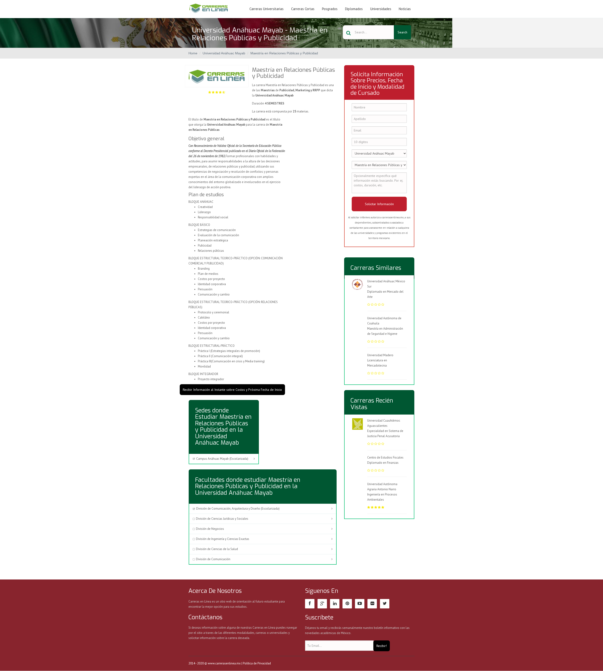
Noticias (405, 9)
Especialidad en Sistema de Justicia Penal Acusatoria (385, 433)
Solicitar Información (379, 204)
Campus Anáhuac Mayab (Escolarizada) (222, 459)
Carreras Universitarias (266, 9)
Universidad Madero (380, 355)
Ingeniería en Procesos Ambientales (382, 497)
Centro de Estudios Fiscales (385, 457)
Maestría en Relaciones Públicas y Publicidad (284, 53)
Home (192, 53)
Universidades (380, 9)
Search (402, 32)
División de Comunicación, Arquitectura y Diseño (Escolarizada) (238, 509)
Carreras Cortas (302, 9)
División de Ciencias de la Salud (217, 549)
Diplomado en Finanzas (383, 463)
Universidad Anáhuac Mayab (224, 53)
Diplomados (354, 9)
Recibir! (381, 646)
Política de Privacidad (257, 663)
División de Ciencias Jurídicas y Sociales (222, 519)
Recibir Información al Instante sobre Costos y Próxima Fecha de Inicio (232, 389)
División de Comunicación (213, 559)
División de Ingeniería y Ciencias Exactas (222, 539)
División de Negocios (210, 529)
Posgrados (330, 9)
